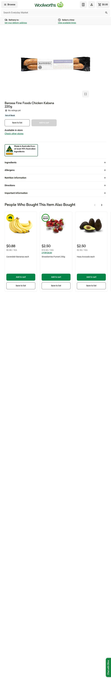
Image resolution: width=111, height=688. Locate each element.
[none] (91, 4)
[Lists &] (83, 4)
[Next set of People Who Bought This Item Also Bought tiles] (101, 205)
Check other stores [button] (14, 133)
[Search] (106, 13)
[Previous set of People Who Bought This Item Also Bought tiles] (94, 205)
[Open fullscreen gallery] (85, 94)
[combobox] (55, 12)
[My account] (91, 4)
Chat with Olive (108, 667)
